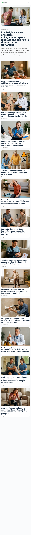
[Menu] (28, 2)
